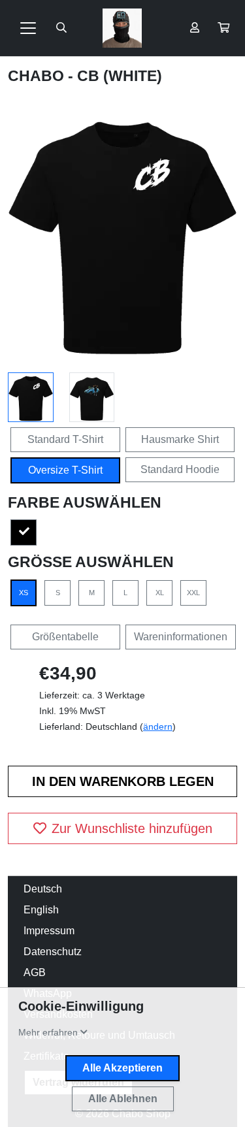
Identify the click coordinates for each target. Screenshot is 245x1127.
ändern (157, 726)
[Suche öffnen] (61, 28)
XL (159, 592)
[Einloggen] (194, 28)
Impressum (49, 930)
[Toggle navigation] (28, 28)
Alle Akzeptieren (122, 1067)
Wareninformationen (180, 636)
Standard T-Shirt (65, 439)
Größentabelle (65, 636)
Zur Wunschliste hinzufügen (132, 828)
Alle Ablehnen (122, 1098)
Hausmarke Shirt (180, 439)
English (41, 909)
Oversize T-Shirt (65, 470)
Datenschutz (53, 951)
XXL (193, 592)
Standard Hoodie (180, 469)
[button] (223, 28)
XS (23, 592)
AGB (35, 972)
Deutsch (43, 888)
